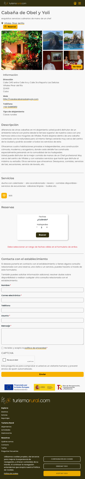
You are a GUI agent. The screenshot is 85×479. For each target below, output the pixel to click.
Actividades (5, 430)
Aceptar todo (62, 473)
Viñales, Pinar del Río (14, 23)
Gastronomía (6, 433)
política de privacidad (35, 348)
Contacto (5, 445)
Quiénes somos (7, 441)
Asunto (5, 315)
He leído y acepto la (25, 348)
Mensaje (5, 325)
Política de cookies (11, 473)
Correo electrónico (10, 295)
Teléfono (5, 305)
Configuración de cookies (62, 459)
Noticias (4, 415)
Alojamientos (6, 427)
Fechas (42, 216)
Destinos (4, 412)
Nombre (5, 285)
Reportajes (5, 418)
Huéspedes (42, 224)
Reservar (11, 27)
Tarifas (4, 448)
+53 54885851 (10, 106)
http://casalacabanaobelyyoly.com (20, 99)
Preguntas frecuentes (9, 451)
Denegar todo (62, 466)
